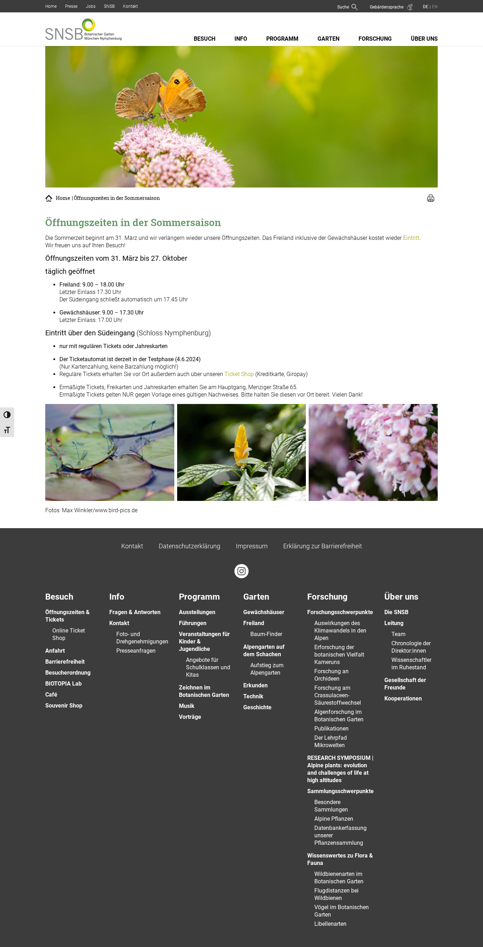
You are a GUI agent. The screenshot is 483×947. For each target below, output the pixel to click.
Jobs (90, 6)
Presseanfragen (136, 650)
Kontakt (130, 6)
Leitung (393, 623)
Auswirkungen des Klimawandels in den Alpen (340, 630)
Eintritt (411, 238)
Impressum (252, 546)
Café (51, 694)
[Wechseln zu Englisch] (434, 6)
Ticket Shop (239, 374)
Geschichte (257, 707)
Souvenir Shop (63, 705)
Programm (282, 38)
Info (240, 38)
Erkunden (255, 685)
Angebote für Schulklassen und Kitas (208, 667)
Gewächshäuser (263, 612)
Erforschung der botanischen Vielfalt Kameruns (339, 654)
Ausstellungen (197, 612)
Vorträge (190, 717)
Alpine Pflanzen (333, 818)
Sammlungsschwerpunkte (340, 791)
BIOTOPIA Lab (63, 683)
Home (51, 6)
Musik (186, 706)
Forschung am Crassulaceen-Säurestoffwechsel (337, 695)
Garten (328, 38)
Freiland (253, 623)
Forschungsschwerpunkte (340, 612)
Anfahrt (55, 650)
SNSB (109, 6)
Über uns (424, 38)
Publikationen (331, 728)
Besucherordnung (68, 672)
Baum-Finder (266, 634)
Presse (71, 6)
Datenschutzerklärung (189, 546)
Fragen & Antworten (135, 612)
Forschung (375, 38)
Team (398, 634)
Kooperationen (403, 698)
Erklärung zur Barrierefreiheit (322, 546)
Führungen (192, 623)
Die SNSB (396, 612)
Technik (253, 696)
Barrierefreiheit (65, 661)
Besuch (204, 38)
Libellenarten (330, 923)
